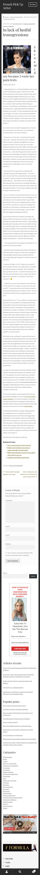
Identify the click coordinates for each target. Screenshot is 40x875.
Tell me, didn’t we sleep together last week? (11, 473)
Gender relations (8, 772)
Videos (5, 808)
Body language (7, 757)
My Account (6, 872)
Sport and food (7, 806)
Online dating (7, 793)
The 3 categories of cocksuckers (13, 735)
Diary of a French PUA (16, 17)
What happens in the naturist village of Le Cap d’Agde (19, 739)
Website (8, 544)
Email (7, 535)
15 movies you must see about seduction (15, 709)
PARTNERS (9, 858)
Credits (7, 862)
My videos (6, 789)
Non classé (6, 791)
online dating (28, 406)
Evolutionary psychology (10, 766)
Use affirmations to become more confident (16, 719)
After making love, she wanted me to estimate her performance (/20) (28, 474)
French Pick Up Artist (13, 6)
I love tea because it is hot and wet (19, 445)
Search (5, 573)
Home (7, 17)
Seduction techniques (9, 800)
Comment (9, 500)
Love (4, 778)
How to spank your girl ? (10, 722)
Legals (7, 866)
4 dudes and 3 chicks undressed (18, 457)
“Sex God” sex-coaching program (13, 687)
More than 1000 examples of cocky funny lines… (17, 726)
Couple (5, 761)
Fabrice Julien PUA (29, 24)
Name (7, 526)
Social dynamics (8, 802)
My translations (8, 787)
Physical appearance (9, 795)
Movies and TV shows (9, 780)
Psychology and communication (12, 797)
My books (6, 783)
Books (5, 759)
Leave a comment (8, 26)
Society (5, 804)
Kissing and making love (10, 774)
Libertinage (6, 776)
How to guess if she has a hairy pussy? (14, 705)
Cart (31, 870)
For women (6, 768)
